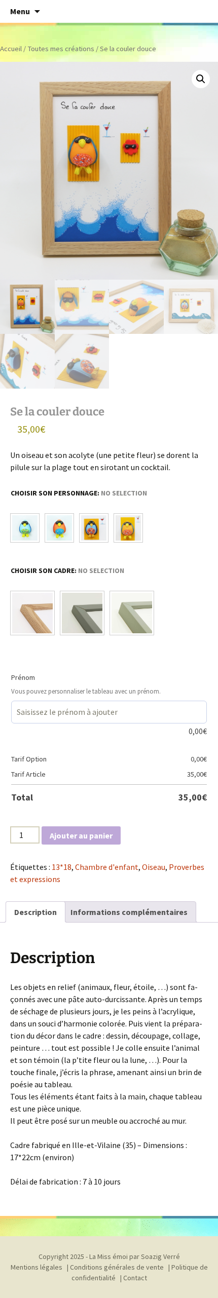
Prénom (23, 677)
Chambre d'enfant (106, 867)
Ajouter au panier (81, 835)
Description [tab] (35, 912)
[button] (201, 79)
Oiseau (153, 867)
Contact (135, 1277)
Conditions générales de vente (117, 1267)
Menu (20, 11)
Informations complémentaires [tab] (129, 912)
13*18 (61, 867)
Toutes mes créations (60, 48)
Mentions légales (36, 1267)
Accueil (11, 48)
